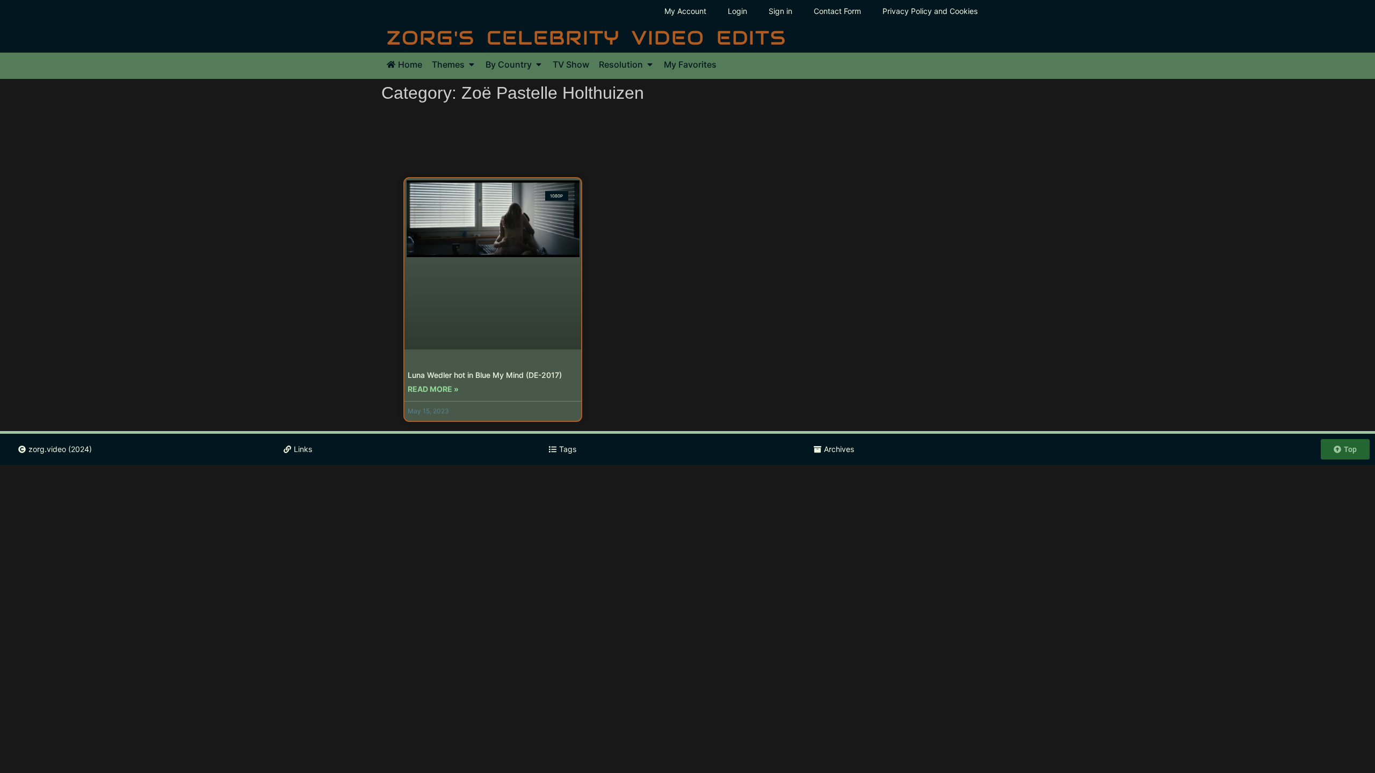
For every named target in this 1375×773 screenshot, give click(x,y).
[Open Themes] (471, 64)
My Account (685, 11)
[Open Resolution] (650, 64)
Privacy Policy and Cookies (930, 11)
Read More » (433, 388)
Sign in (780, 11)
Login (737, 11)
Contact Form (837, 11)
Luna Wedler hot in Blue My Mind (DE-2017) (485, 375)
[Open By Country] (538, 64)
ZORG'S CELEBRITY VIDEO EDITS (586, 37)
